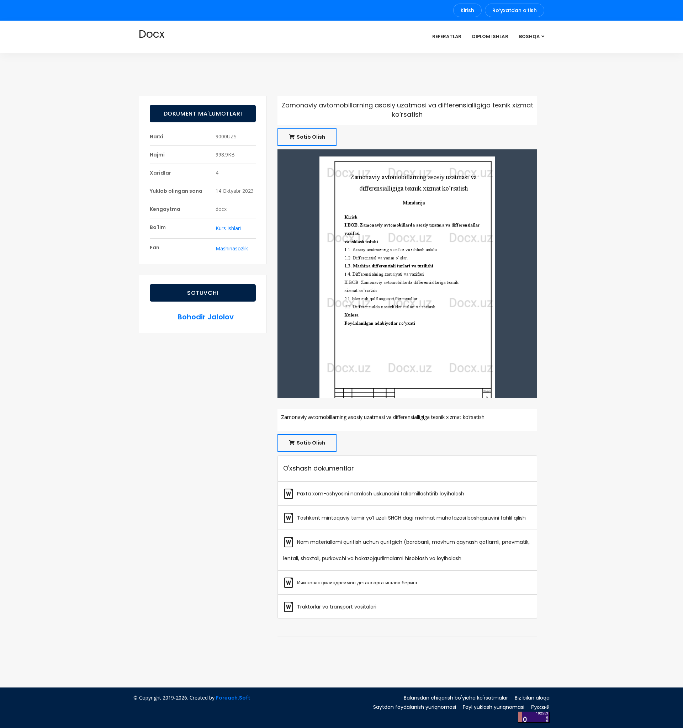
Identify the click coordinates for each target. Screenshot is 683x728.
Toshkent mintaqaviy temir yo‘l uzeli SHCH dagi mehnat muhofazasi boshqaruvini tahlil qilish (411, 517)
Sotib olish (310, 136)
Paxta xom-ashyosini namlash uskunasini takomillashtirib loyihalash (380, 493)
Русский (540, 707)
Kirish (467, 10)
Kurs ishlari (228, 228)
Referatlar (446, 36)
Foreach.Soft (233, 697)
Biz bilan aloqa (532, 697)
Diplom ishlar (490, 36)
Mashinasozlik (232, 248)
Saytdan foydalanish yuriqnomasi (414, 707)
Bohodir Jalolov (206, 317)
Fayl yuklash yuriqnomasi (493, 707)
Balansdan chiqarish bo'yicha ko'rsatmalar (456, 697)
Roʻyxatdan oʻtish (514, 10)
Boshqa (529, 36)
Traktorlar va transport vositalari (336, 606)
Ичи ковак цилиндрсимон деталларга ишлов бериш (356, 582)
